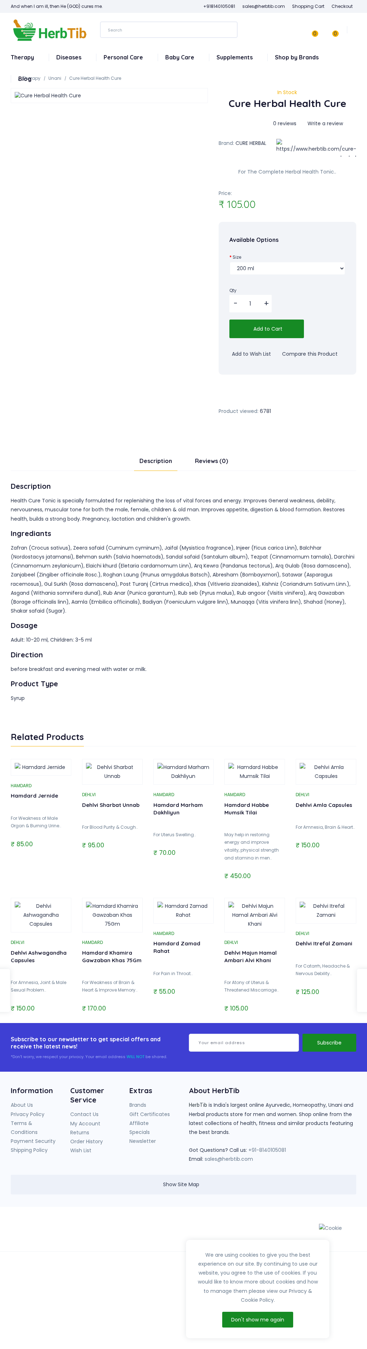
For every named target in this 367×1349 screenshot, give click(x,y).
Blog (25, 78)
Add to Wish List (250, 353)
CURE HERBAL (250, 143)
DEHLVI (89, 795)
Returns (79, 1132)
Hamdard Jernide (34, 795)
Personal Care (124, 57)
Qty (233, 290)
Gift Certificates (149, 1114)
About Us (22, 1105)
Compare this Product (309, 353)
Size (237, 257)
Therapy (23, 57)
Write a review (324, 123)
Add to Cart (267, 328)
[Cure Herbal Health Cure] (109, 95)
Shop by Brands (297, 57)
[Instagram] (284, 1231)
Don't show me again (257, 1319)
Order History (86, 1141)
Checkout (342, 6)
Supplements (235, 57)
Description (155, 460)
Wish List (80, 1150)
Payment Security (33, 1141)
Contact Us (84, 1114)
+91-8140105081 (267, 1150)
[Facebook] (254, 1231)
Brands (137, 1105)
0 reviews (284, 123)
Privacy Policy (27, 1114)
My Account (85, 1123)
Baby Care (180, 57)
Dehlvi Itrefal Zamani (324, 943)
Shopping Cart (308, 6)
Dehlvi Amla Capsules (324, 805)
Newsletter (142, 1141)
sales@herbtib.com (229, 1159)
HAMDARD (21, 786)
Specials (139, 1132)
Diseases (69, 57)
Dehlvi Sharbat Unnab (110, 805)
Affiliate (139, 1123)
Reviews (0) (211, 460)
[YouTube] (269, 1231)
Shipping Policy (29, 1150)
